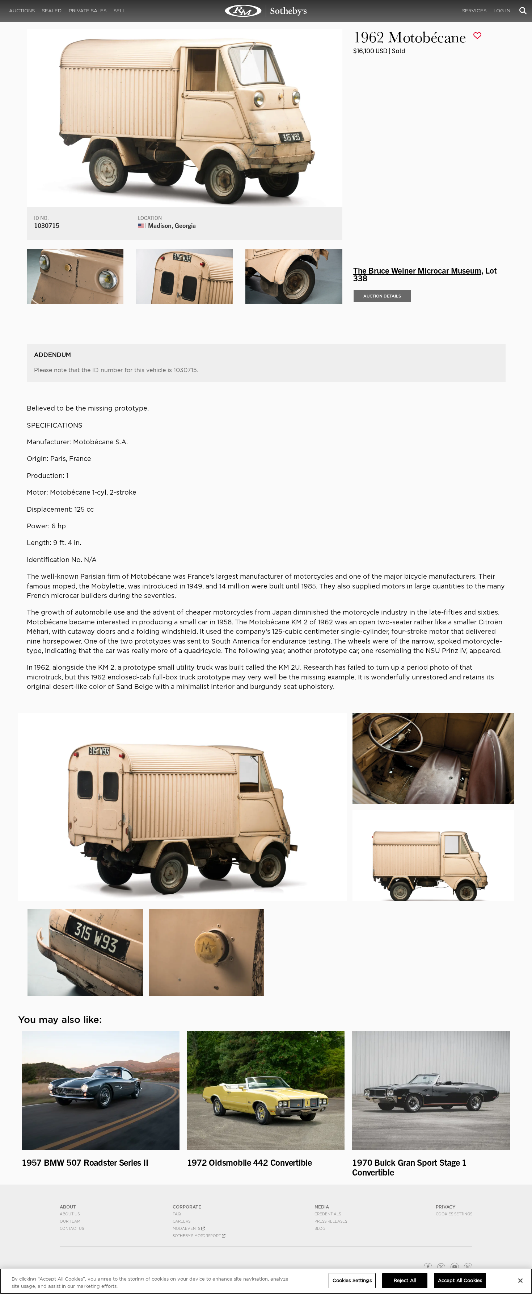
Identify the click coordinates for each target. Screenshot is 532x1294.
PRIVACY (446, 1207)
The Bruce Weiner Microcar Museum (417, 270)
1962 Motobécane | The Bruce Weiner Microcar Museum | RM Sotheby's (266, 11)
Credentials (327, 1214)
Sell (120, 10)
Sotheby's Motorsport (197, 1235)
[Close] (520, 1281)
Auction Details (382, 296)
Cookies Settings (454, 1214)
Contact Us (72, 1228)
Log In (502, 10)
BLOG (319, 1228)
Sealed (52, 10)
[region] (266, 1281)
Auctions (22, 10)
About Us (70, 1214)
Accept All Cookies (460, 1280)
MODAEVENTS (187, 1228)
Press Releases (330, 1221)
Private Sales (87, 10)
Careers (181, 1221)
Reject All (405, 1280)
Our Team (70, 1221)
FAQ (177, 1214)
